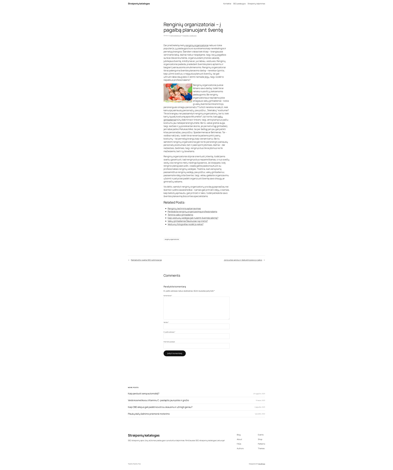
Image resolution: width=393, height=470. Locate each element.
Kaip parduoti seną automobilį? (143, 393)
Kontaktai (227, 3)
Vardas (166, 322)
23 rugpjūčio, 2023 (259, 394)
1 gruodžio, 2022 (260, 414)
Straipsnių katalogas (139, 3)
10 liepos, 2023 (260, 400)
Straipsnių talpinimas (256, 3)
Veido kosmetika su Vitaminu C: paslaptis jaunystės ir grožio (158, 400)
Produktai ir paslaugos (189, 36)
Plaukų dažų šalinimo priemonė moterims (149, 414)
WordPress (261, 464)
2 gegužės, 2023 (260, 407)
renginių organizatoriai (196, 45)
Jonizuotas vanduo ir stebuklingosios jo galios (243, 260)
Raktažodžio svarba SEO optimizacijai (146, 260)
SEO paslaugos (239, 3)
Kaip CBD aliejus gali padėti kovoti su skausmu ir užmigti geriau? (160, 407)
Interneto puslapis (169, 342)
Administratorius (175, 36)
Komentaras (168, 296)
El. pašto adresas (169, 332)
